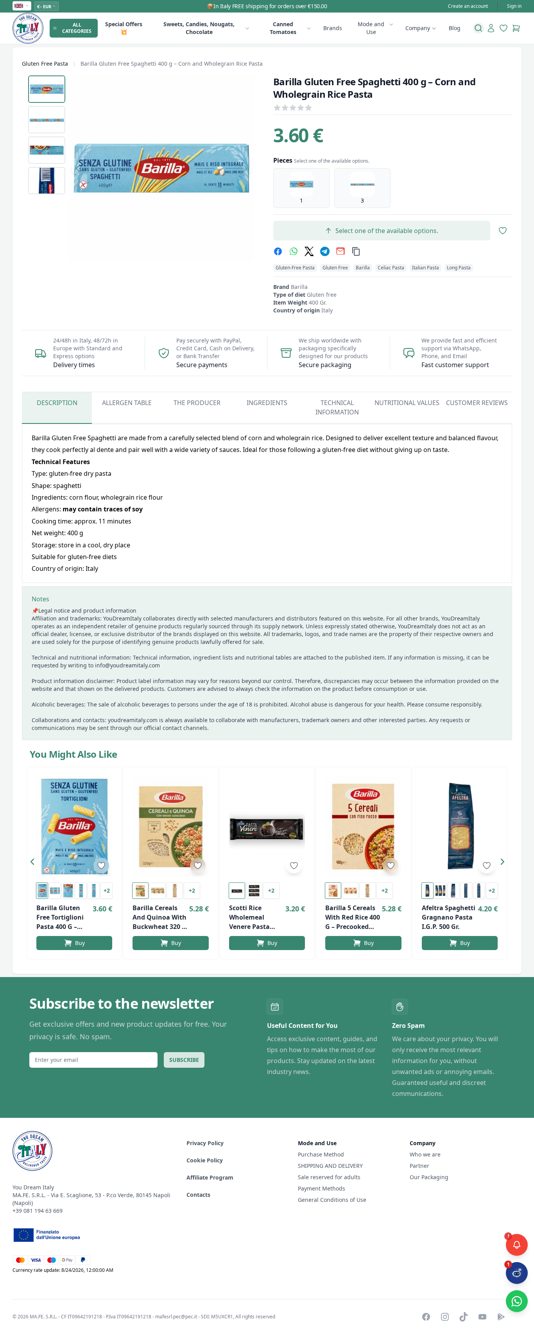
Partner (419, 1165)
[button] (34, 863)
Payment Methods (321, 1188)
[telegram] (325, 251)
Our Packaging (429, 1177)
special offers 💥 (123, 28)
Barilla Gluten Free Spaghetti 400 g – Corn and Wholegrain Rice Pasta (172, 63)
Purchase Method (321, 1154)
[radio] (301, 188)
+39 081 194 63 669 (38, 1210)
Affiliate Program (209, 1177)
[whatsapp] (293, 251)
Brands (332, 28)
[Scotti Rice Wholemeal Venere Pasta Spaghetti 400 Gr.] (267, 826)
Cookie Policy (204, 1160)
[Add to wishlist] (101, 865)
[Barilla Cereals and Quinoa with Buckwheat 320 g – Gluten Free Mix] (170, 826)
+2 (107, 890)
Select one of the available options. (386, 230)
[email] (340, 251)
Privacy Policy (205, 1143)
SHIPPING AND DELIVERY (331, 1165)
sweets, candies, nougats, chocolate (199, 28)
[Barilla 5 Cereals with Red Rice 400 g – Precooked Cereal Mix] (363, 826)
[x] (309, 251)
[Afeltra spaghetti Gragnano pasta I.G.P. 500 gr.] (460, 826)
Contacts (198, 1194)
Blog (455, 28)
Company (417, 28)
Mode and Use (371, 28)
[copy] (356, 251)
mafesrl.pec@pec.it (176, 1316)
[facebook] (278, 251)
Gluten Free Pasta (45, 63)
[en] (22, 6)
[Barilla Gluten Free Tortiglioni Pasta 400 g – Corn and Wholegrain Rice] (74, 826)
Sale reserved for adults (329, 1177)
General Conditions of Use (332, 1199)
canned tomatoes (283, 28)
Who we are (425, 1154)
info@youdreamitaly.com (127, 665)
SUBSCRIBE (184, 1059)
